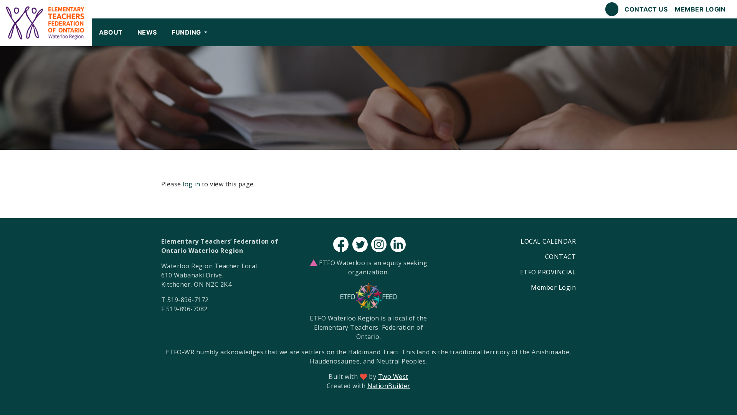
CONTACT (560, 256)
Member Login (700, 9)
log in (191, 184)
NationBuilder (388, 386)
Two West (393, 376)
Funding (187, 32)
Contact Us (646, 9)
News (147, 32)
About (110, 32)
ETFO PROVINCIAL (548, 272)
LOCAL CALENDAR (548, 241)
